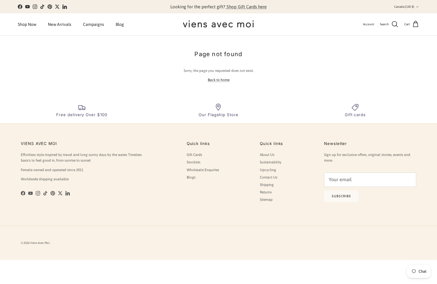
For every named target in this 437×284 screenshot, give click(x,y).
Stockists (193, 162)
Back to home (218, 80)
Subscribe (341, 196)
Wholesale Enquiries (203, 170)
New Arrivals (59, 24)
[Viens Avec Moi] (218, 24)
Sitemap (266, 200)
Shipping (267, 185)
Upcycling (268, 170)
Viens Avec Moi (40, 242)
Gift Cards (194, 155)
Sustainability (271, 162)
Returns (266, 192)
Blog (120, 24)
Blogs (191, 177)
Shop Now (27, 24)
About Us (267, 155)
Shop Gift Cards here (246, 6)
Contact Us (268, 177)
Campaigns (93, 24)
